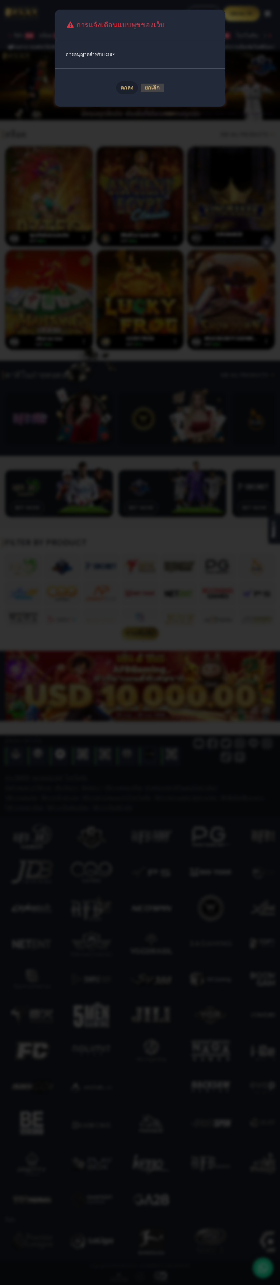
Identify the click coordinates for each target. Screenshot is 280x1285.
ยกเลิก (152, 87)
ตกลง (127, 87)
